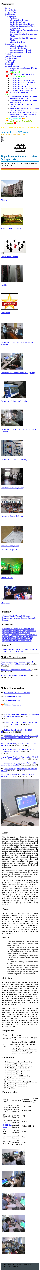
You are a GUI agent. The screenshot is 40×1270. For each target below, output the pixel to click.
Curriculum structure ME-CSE (20, 50)
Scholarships (9, 64)
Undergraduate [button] (10, 16)
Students (20, 150)
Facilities (4, 285)
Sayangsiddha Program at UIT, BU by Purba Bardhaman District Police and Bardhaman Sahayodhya (23, 114)
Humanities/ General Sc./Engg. (12, 516)
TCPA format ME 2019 (12, 700)
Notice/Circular (10, 10)
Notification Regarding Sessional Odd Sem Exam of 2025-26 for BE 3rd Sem (20, 715)
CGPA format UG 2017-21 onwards (17, 693)
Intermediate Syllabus (17, 42)
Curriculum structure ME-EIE (20, 52)
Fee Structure (10, 14)
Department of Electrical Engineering (14, 460)
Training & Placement (13, 56)
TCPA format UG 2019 (12, 696)
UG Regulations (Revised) (19, 20)
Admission (13, 18)
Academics (20, 147)
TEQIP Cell (9, 62)
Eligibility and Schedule (18, 46)
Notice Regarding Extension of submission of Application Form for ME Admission (17, 663)
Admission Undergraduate (10, 546)
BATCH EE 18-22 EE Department (22, 90)
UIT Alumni (5, 603)
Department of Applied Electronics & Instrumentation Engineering (19, 636)
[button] (12, 72)
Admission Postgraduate (9, 550)
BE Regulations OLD (17, 22)
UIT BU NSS (10, 60)
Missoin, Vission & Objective (11, 228)
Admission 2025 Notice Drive (24, 74)
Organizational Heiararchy (10, 257)
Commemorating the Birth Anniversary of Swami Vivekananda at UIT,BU (24, 97)
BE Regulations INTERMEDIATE (22, 24)
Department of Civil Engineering (12, 488)
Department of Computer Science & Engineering (18, 373)
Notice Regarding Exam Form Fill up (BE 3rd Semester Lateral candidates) (19, 723)
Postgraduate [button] (9, 44)
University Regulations (18, 48)
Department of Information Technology (14, 401)
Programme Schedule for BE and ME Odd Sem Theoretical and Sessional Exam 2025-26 (19, 737)
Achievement (5, 313)
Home (7, 8)
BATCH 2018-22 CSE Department (22, 80)
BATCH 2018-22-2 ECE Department (23, 88)
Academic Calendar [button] (12, 66)
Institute (20, 144)
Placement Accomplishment (18, 92)
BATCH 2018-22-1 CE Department (22, 86)
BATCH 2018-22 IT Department (21, 84)
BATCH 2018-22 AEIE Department (22, 82)
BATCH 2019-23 (16, 78)
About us (4, 200)
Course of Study (11, 12)
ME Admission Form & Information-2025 (16, 675)
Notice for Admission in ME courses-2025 (16, 670)
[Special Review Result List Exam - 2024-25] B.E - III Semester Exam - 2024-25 (19, 750)
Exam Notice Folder (14, 705)
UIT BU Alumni (11, 58)
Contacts (8, 54)
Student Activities (7, 578)
